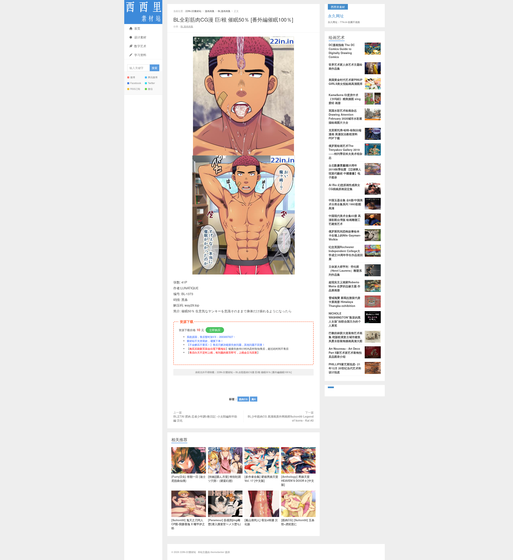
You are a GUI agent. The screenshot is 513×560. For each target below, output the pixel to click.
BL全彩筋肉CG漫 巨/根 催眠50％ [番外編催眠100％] (233, 19)
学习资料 (140, 55)
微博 (132, 77)
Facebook (135, 83)
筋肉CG (243, 399)
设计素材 (140, 37)
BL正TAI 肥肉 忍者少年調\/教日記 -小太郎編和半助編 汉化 (205, 418)
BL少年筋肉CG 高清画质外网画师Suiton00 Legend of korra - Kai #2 (281, 418)
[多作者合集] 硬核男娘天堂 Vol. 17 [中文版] (261, 479)
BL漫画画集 (224, 11)
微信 (150, 88)
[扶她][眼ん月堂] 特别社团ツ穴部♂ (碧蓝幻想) (224, 479)
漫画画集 (209, 11)
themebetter (217, 552)
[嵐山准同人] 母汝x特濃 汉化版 (261, 522)
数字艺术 (140, 46)
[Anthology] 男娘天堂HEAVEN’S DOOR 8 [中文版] (297, 481)
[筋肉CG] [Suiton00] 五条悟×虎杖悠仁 (297, 522)
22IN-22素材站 (143, 12)
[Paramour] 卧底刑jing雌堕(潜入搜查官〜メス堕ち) (224, 522)
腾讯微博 (153, 77)
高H (253, 399)
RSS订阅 (135, 88)
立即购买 (214, 330)
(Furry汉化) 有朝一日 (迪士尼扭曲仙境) (188, 479)
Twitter (151, 83)
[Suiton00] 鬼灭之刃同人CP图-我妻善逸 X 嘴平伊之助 (188, 524)
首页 (137, 28)
